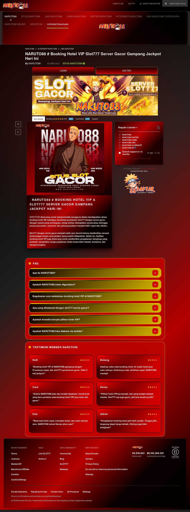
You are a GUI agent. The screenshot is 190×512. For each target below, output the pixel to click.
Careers (89, 459)
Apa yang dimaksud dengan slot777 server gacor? (61, 307)
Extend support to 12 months (141, 152)
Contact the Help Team (139, 171)
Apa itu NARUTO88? (44, 272)
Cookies (15, 474)
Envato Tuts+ (57, 491)
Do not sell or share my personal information (106, 469)
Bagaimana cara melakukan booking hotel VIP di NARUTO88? (67, 296)
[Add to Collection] (18, 132)
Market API (16, 464)
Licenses (15, 459)
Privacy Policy (92, 464)
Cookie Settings (18, 479)
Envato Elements (19, 491)
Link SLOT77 (44, 453)
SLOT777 (64, 464)
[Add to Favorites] (18, 124)
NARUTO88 (29, 48)
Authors (42, 459)
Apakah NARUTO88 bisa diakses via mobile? (58, 331)
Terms (14, 453)
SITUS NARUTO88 (147, 168)
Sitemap (89, 474)
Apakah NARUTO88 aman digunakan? (54, 284)
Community (65, 453)
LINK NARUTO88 (67, 48)
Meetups (64, 469)
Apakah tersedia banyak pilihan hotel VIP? (56, 319)
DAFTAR (126, 70)
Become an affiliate (20, 469)
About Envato (91, 453)
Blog (62, 459)
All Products (73, 491)
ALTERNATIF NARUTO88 (47, 48)
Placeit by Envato (39, 491)
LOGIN (63, 70)
